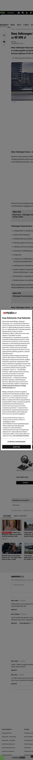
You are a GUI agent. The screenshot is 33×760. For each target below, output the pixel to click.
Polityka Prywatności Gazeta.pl (11, 385)
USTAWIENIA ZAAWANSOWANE (16, 441)
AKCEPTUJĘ (16, 447)
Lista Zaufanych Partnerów (21, 435)
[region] (16, 380)
